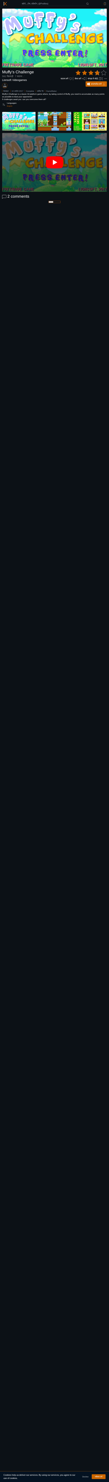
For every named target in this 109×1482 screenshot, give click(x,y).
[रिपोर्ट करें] (105, 78)
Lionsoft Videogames (14, 80)
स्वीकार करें (98, 1477)
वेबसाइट (6, 91)
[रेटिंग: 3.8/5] (91, 73)
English (9, 106)
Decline (85, 1477)
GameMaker (51, 91)
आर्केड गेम (40, 91)
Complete (30, 91)
